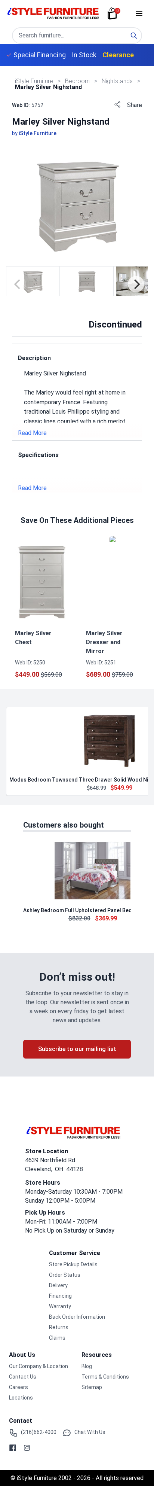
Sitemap (91, 1387)
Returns (58, 1327)
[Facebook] (12, 1447)
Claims (57, 1338)
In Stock (84, 55)
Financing (60, 1296)
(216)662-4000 (38, 1432)
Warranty (60, 1306)
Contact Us (22, 1377)
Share (134, 105)
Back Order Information (77, 1317)
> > (78, 81)
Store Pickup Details (73, 1264)
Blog (86, 1366)
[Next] (136, 284)
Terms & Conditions (105, 1377)
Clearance (118, 55)
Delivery (58, 1285)
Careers (18, 1387)
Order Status (64, 1275)
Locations (21, 1398)
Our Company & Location (38, 1366)
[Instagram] (26, 1447)
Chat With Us (89, 1432)
